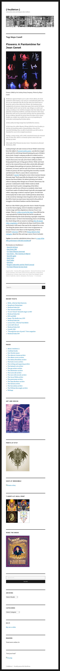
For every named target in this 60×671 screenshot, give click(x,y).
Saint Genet (10, 258)
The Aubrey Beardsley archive (17, 359)
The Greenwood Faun (14, 309)
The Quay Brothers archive (16, 381)
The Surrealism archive (15, 386)
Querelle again (11, 256)
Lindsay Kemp (39, 272)
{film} (20, 271)
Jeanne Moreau (26, 272)
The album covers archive (16, 357)
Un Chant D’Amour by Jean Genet (17, 267)
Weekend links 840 (14, 327)
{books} (16, 271)
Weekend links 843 (14, 307)
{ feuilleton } (13, 9)
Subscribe (26, 581)
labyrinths (32, 272)
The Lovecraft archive (14, 373)
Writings (10, 390)
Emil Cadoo (10, 260)
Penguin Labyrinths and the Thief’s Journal (20, 264)
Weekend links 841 (13, 320)
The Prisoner (30, 275)
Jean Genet (18, 272)
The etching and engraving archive (19, 364)
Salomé (18, 275)
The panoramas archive (15, 379)
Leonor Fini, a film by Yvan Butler (18, 322)
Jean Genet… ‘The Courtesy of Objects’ (19, 254)
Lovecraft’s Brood (13, 325)
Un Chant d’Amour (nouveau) (16, 251)
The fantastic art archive (15, 366)
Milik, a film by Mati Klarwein (17, 303)
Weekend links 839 (14, 333)
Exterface (10, 262)
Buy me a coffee (11, 627)
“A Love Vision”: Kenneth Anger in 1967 (20, 312)
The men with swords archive (17, 375)
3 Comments (38, 275)
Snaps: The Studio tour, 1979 (16, 318)
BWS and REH (12, 316)
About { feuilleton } (14, 348)
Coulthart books (13, 351)
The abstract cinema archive (17, 355)
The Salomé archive (14, 383)
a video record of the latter (25, 212)
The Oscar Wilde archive (15, 377)
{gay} (23, 271)
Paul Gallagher (35, 274)
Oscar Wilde (28, 274)
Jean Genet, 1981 (12, 249)
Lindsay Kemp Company (12, 274)
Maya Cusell (22, 274)
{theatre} (27, 271)
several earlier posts (24, 151)
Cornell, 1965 (12, 329)
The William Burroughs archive (18, 388)
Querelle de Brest (12, 247)
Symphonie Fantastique (15, 305)
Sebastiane (23, 275)
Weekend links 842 (14, 314)
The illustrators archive (15, 370)
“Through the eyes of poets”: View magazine (22, 331)
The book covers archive (15, 362)
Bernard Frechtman (36, 271)
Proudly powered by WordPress (22, 666)
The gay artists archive (15, 368)
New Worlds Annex (14, 353)
